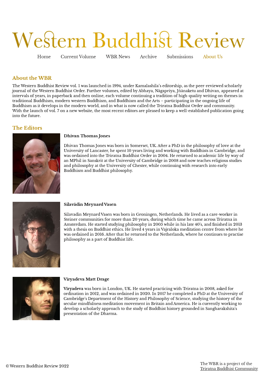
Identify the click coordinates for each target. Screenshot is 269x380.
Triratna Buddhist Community (229, 368)
